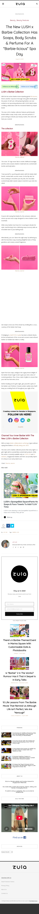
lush (17, 532)
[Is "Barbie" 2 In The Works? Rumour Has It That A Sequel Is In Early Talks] (19, 663)
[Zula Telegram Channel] (23, 420)
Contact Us (4, 893)
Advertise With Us (6, 877)
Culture (13, 715)
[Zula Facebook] (11, 420)
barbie (14, 532)
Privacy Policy (5, 885)
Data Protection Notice (7, 881)
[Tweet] (12, 526)
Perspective (18, 715)
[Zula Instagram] (17, 420)
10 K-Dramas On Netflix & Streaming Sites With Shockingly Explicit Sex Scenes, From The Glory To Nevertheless (24, 734)
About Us (3, 889)
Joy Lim (5, 532)
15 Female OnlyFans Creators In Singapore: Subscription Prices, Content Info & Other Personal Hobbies (23, 758)
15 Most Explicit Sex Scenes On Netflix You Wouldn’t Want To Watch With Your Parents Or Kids (24, 750)
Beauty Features (23, 20)
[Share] (8, 526)
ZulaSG (20, 427)
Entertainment (14, 682)
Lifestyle (16, 653)
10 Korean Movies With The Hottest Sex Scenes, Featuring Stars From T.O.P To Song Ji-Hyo (23, 742)
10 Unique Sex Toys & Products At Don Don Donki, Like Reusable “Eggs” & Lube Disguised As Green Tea (23, 765)
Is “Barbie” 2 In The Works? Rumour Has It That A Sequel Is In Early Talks (19, 676)
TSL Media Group (33, 901)
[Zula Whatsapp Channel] (28, 420)
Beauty (12, 20)
